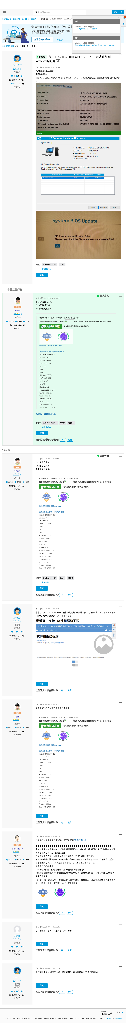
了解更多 (59, 40)
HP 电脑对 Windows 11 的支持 (86, 29)
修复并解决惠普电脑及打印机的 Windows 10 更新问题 (95, 45)
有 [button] (63, 439)
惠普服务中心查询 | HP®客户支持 (51, 351)
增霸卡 (71, 423)
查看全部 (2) (46, 269)
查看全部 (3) (46, 427)
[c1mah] (17, 929)
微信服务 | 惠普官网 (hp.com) (50, 345)
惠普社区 (5, 19)
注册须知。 (119, 1018)
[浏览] (4, 12)
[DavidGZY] (17, 58)
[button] (121, 54)
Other (62, 264)
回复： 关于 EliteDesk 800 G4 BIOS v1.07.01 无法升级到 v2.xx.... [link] (64, 19)
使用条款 (109, 1018)
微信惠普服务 (80, 840)
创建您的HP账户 (42, 39)
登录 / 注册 (118, 12)
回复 (42, 274)
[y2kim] (17, 300)
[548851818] (17, 838)
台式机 (33, 19)
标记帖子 (17, 87)
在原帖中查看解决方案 (46, 413)
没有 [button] (70, 439)
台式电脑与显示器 (20, 19)
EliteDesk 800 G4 (49, 264)
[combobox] (59, 12)
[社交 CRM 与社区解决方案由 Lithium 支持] (106, 1013)
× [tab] (119, 17)
